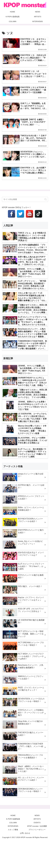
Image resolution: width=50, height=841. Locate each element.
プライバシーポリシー (37, 830)
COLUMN (13, 823)
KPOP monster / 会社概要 (37, 826)
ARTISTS (37, 819)
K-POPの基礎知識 (13, 819)
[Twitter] (20, 214)
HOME (13, 815)
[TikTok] (38, 214)
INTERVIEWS (13, 826)
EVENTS (37, 823)
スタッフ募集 (13, 830)
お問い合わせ (25, 833)
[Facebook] (11, 214)
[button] (45, 199)
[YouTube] (29, 214)
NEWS (37, 815)
